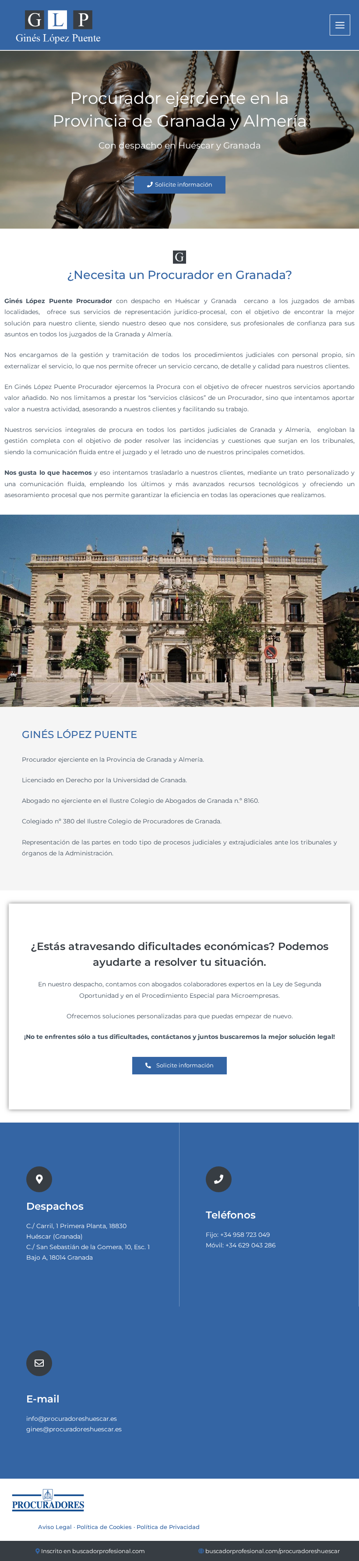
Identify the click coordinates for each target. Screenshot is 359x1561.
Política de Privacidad (168, 1526)
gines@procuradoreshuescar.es (74, 1429)
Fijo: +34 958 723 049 (238, 1235)
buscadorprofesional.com (108, 1550)
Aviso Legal (55, 1526)
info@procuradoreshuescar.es (71, 1419)
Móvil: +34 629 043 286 (241, 1245)
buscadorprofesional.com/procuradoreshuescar (272, 1550)
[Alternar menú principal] (340, 24)
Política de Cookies (104, 1526)
